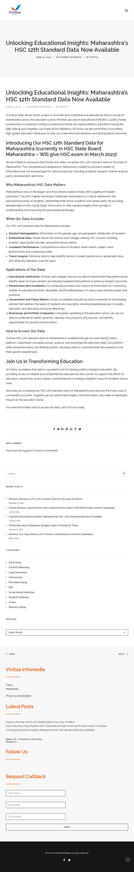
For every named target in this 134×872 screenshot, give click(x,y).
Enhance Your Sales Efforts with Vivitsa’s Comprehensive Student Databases (51, 534)
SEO (11, 587)
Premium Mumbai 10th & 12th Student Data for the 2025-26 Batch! (45, 499)
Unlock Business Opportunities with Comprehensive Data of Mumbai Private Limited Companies (62, 507)
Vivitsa (12, 602)
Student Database (70, 57)
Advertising (15, 562)
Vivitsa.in (71, 407)
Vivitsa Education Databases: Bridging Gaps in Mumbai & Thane (43, 525)
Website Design (17, 607)
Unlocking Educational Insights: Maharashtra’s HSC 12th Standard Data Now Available (55, 516)
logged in (27, 450)
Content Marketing (19, 567)
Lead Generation (18, 572)
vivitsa (94, 57)
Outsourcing (15, 577)
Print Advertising (18, 582)
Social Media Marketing (21, 592)
